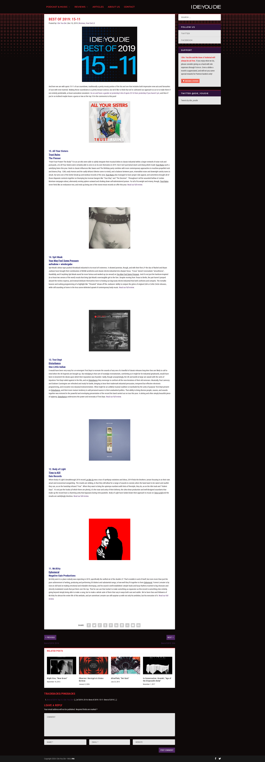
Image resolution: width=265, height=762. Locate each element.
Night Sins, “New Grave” (57, 678)
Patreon (198, 67)
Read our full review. (81, 496)
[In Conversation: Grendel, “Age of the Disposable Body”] (157, 665)
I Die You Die (61, 23)
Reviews (80, 7)
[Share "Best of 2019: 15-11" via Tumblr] (105, 625)
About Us (114, 7)
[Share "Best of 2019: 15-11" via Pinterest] (111, 625)
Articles (98, 7)
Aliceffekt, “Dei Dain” (120, 678)
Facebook (187, 40)
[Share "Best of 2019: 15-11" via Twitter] (94, 625)
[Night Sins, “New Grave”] (61, 665)
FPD (73, 759)
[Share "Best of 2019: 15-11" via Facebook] (89, 625)
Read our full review (134, 185)
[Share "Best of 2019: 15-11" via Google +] (100, 625)
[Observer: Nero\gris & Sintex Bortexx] (93, 665)
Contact (129, 7)
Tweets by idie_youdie (189, 100)
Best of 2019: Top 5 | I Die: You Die (60, 700)
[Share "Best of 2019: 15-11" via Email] (133, 625)
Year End (89, 23)
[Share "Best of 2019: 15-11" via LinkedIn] (116, 625)
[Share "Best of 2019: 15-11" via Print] (138, 625)
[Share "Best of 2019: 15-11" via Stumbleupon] (127, 625)
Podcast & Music (56, 7)
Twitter (185, 33)
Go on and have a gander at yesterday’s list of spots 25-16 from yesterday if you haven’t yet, (125, 93)
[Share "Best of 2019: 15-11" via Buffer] (122, 625)
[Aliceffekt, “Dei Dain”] (125, 665)
